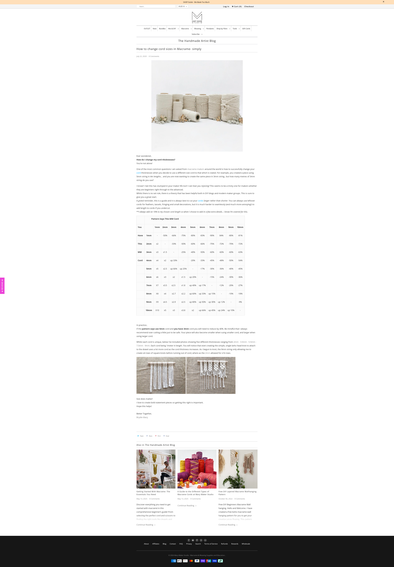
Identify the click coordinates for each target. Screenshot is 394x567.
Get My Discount (216, 292)
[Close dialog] (232, 262)
